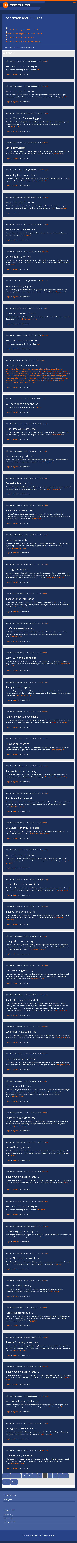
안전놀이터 (33, 1321)
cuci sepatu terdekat (23, 373)
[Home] (16, 5)
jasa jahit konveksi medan (38, 373)
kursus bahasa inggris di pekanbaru (29, 380)
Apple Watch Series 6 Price (28, 319)
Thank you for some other (20, 510)
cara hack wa (30, 382)
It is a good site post (17, 569)
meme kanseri (26, 235)
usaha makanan (60, 371)
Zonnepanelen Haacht (19, 548)
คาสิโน (13, 1155)
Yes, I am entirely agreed (19, 286)
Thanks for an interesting (20, 598)
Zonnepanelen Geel (62, 890)
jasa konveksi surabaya (34, 376)
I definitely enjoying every (20, 628)
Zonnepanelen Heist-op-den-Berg (56, 777)
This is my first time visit (19, 798)
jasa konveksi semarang (18, 376)
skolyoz (13, 265)
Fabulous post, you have (19, 1455)
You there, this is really (18, 1285)
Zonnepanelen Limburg (22, 607)
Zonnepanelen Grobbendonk (39, 833)
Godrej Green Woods (19, 1350)
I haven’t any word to (17, 743)
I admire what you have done (22, 716)
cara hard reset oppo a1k (18, 382)
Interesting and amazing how (22, 1231)
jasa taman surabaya (12, 369)
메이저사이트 (55, 1291)
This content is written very (21, 771)
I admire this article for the (20, 1117)
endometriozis (59, 153)
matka (39, 407)
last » (14, 1482)
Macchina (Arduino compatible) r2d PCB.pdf (20, 37)
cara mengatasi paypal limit (56, 378)
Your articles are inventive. (20, 229)
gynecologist (15, 126)
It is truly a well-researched (21, 428)
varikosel (64, 208)
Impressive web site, (17, 540)
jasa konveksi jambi (53, 373)
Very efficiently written (18, 256)
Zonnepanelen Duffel (16, 1096)
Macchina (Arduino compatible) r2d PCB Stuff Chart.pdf (24, 34)
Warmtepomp (36, 518)
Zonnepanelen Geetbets (37, 949)
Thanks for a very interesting (22, 1342)
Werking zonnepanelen (53, 489)
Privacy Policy (8, 1515)
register (15, 47)
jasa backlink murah (48, 376)
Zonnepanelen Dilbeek (16, 806)
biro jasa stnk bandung (27, 369)
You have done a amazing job (22, 66)
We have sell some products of (23, 1401)
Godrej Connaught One (56, 1407)
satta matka (41, 1210)
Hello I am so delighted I (19, 1086)
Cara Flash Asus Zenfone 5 (38, 378)
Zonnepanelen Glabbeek (59, 1010)
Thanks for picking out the (20, 911)
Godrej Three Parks (46, 1434)
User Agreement (9, 1522)
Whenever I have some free (21, 1031)
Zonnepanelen (48, 462)
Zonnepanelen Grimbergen (18, 1126)
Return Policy (8, 1518)
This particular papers (18, 687)
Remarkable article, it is (19, 483)
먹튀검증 (58, 1264)
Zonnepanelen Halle (58, 435)
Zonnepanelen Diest (57, 750)
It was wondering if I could (21, 313)
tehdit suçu (41, 1237)
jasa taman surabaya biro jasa (22, 365)
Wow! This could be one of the (22, 884)
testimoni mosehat (49, 371)
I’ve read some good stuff (20, 456)
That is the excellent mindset (22, 1000)
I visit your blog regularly (19, 970)
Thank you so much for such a (22, 1176)
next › (6, 1482)
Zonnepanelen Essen (37, 979)
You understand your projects (22, 827)
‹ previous (15, 1476)
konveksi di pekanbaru (48, 380)
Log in (6, 47)
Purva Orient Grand (17, 1464)
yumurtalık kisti (41, 181)
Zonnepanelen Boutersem (24, 695)
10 (66, 1476)
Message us (8, 1500)
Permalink (45, 61)
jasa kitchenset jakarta (42, 369)
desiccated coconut (36, 371)
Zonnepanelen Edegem (62, 1037)
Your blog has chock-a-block (21, 175)
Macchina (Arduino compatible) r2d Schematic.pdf (22, 30)
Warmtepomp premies (59, 722)
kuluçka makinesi (60, 292)
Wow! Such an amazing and (21, 657)
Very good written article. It (21, 1428)
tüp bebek (64, 97)
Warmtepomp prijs (16, 636)
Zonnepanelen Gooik (63, 1065)
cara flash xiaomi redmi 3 (21, 378)
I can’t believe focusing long (21, 1059)
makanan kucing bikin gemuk (20, 371)
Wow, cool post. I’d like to (20, 91)
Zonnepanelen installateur (55, 577)
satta (38, 70)
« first (6, 1476)
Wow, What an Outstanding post (24, 118)
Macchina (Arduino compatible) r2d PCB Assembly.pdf (23, 41)
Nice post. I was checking (19, 941)
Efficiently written (16, 147)
